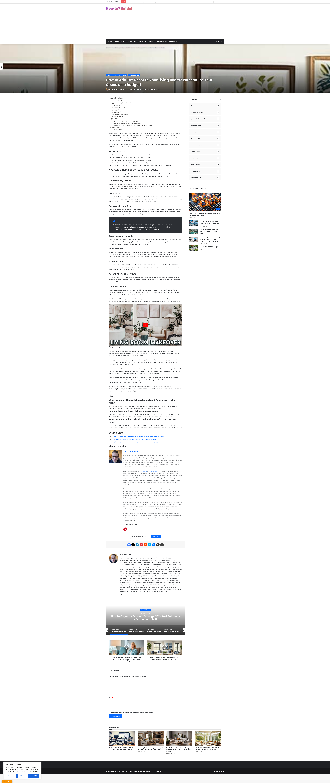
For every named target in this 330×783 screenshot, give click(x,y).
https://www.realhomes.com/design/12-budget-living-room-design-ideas (134, 439)
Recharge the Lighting (119, 107)
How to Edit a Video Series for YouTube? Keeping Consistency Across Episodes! (209, 223)
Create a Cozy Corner (119, 103)
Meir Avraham (112, 89)
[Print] (162, 544)
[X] (133, 544)
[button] (1, 66)
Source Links (115, 127)
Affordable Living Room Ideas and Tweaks (123, 102)
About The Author (118, 129)
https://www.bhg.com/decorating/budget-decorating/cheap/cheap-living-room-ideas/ (138, 436)
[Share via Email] (158, 544)
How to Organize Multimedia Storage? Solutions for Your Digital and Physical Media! (121, 749)
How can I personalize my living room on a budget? (127, 123)
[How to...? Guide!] (119, 8)
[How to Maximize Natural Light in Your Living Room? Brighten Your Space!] (208, 738)
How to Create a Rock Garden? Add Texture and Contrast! (209, 247)
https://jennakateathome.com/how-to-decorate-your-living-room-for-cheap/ (135, 442)
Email (111, 705)
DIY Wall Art (117, 105)
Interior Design (122, 75)
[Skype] (149, 544)
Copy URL (155, 536)
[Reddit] (145, 544)
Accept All (34, 776)
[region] (22, 771)
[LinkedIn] (137, 544)
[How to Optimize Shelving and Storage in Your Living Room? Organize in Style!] (151, 738)
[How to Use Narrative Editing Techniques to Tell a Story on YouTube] (193, 231)
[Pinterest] (141, 544)
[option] (145, 617)
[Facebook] (129, 544)
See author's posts (131, 524)
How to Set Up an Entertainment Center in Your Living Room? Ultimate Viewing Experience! (210, 239)
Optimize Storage (118, 116)
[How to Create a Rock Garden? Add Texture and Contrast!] (193, 248)
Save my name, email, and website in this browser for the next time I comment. (131, 712)
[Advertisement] (165, 26)
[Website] (121, 594)
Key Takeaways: (118, 100)
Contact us (173, 41)
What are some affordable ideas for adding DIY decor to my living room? (132, 121)
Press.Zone (143, 471)
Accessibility (149, 41)
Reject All (22, 776)
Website (149, 705)
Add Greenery (117, 111)
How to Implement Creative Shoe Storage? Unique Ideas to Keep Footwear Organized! (145, 617)
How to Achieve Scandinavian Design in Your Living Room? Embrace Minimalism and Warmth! (178, 749)
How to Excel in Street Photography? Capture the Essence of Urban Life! (146, 1)
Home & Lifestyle (116, 47)
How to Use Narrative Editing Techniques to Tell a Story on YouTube (209, 231)
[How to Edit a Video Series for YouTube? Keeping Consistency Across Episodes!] (193, 223)
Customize (11, 776)
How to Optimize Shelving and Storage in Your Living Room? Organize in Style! (150, 748)
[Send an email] (116, 89)
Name (111, 697)
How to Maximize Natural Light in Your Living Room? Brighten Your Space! (207, 748)
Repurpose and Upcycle (120, 109)
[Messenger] (153, 544)
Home (111, 41)
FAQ (112, 120)
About (141, 41)
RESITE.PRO (153, 471)
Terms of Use (131, 41)
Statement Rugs (118, 112)
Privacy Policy (162, 41)
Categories (120, 41)
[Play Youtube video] (145, 325)
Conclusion (114, 118)
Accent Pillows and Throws (120, 114)
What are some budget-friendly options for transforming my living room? (133, 125)
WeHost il (221, 771)
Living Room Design (134, 75)
